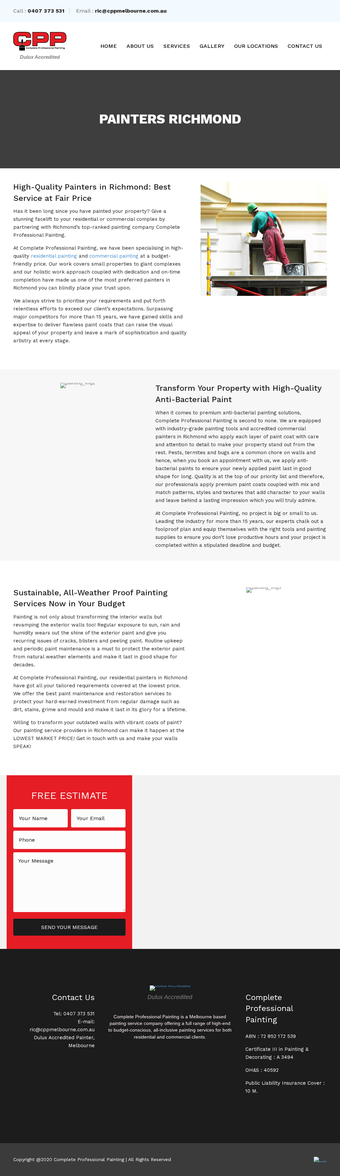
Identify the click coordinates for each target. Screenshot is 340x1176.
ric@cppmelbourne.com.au (131, 11)
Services (176, 46)
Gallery (212, 46)
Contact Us (305, 46)
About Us (140, 46)
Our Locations (256, 46)
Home (108, 46)
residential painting (54, 256)
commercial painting (113, 256)
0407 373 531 (46, 11)
